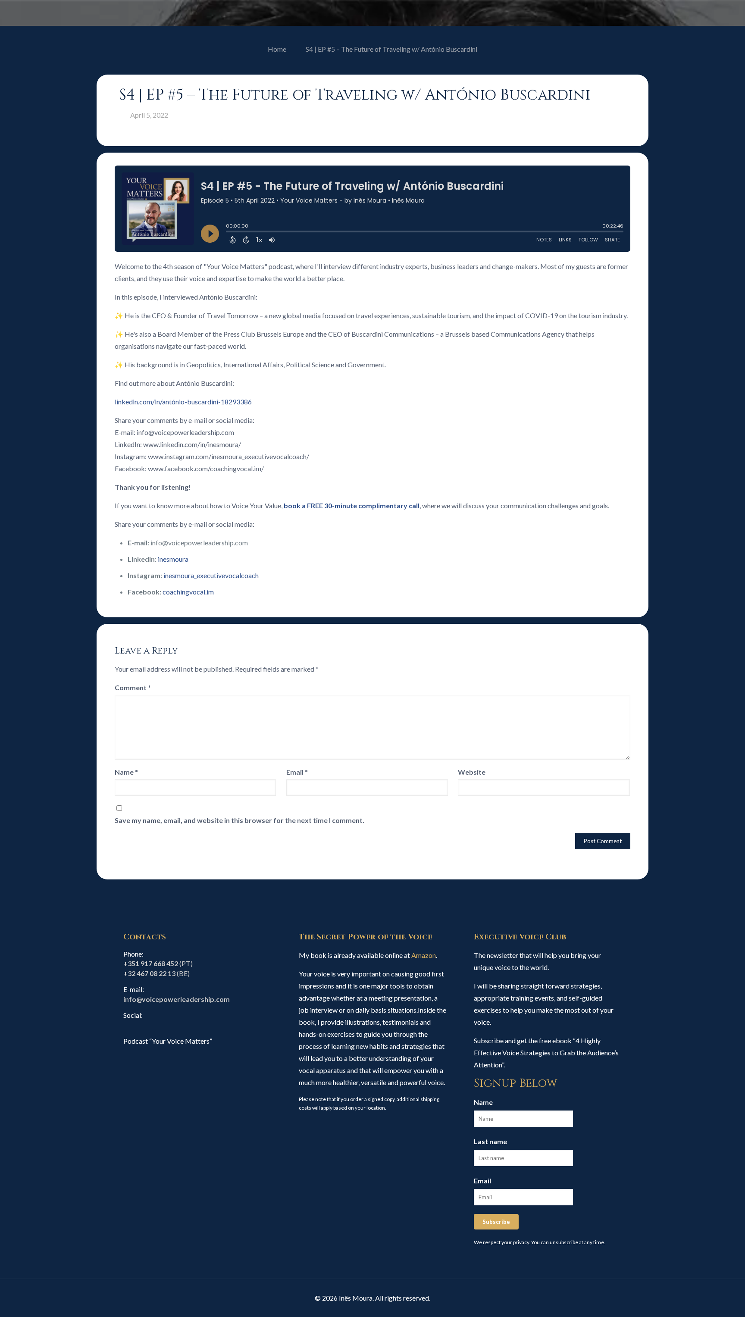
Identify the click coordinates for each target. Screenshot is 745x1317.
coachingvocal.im (188, 592)
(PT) (158, 963)
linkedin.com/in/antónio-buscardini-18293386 (183, 401)
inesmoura (173, 559)
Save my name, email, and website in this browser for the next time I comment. (239, 820)
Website (471, 772)
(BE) (156, 973)
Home (277, 49)
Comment (133, 687)
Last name (490, 1141)
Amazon (423, 955)
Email (297, 772)
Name (126, 772)
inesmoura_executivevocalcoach (211, 575)
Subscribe (496, 1221)
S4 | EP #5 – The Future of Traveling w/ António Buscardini (391, 49)
